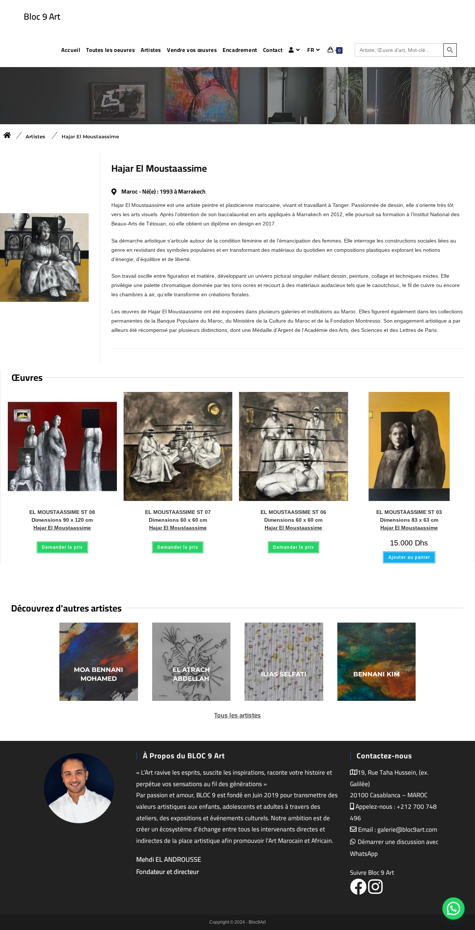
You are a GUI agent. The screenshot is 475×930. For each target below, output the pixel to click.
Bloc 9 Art (42, 16)
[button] (452, 817)
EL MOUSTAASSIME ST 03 (409, 516)
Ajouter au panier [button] (409, 557)
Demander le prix (62, 547)
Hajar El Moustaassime (90, 136)
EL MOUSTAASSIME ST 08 (62, 516)
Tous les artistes (237, 715)
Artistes (35, 136)
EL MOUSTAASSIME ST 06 (293, 516)
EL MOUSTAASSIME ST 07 (178, 516)
